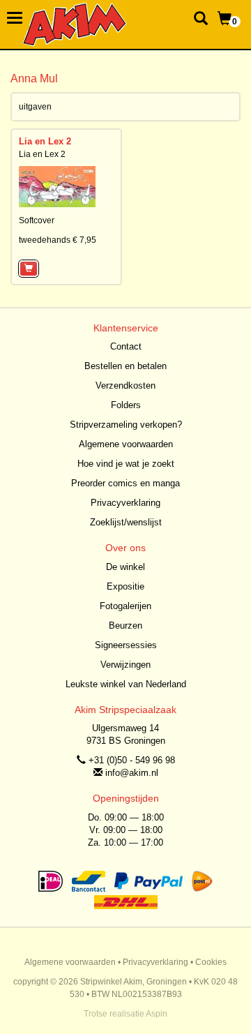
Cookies (211, 962)
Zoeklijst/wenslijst (126, 522)
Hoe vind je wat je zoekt (125, 463)
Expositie (125, 586)
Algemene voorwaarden (126, 444)
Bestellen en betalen (125, 366)
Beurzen (125, 625)
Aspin (156, 1014)
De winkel (125, 567)
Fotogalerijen (125, 606)
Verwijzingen (125, 664)
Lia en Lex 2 (45, 141)
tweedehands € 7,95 (57, 240)
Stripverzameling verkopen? (126, 424)
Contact (126, 346)
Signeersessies (126, 645)
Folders (126, 405)
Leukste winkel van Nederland (126, 684)
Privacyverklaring (125, 502)
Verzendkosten (125, 385)
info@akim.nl (131, 772)
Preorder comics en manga (125, 483)
